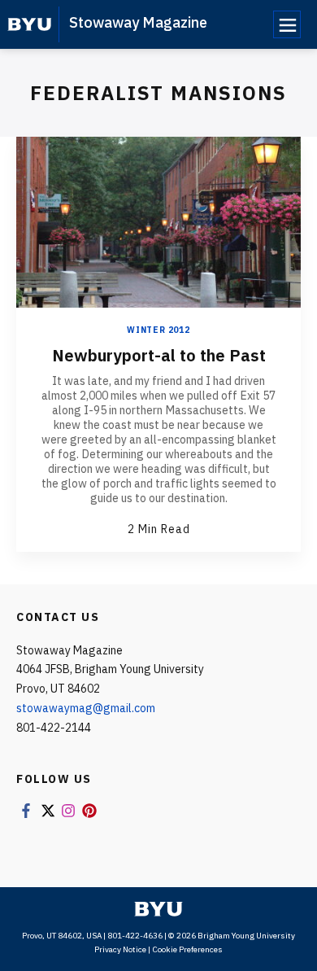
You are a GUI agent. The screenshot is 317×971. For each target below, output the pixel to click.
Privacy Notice (120, 949)
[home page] (29, 24)
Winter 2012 (158, 330)
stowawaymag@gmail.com (85, 708)
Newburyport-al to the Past (159, 355)
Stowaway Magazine (138, 22)
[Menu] (287, 24)
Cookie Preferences (187, 949)
